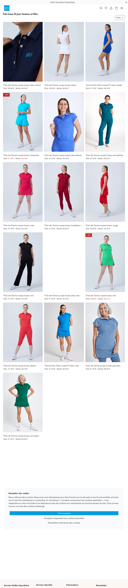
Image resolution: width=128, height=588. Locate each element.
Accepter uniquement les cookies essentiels (64, 518)
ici (43, 506)
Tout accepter (64, 513)
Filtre (118, 17)
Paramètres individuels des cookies (64, 522)
